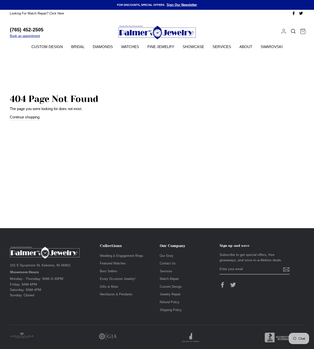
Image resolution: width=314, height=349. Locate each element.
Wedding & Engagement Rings (121, 256)
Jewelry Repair (170, 294)
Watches (130, 47)
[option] (157, 4)
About (245, 47)
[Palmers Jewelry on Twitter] (233, 285)
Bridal (77, 47)
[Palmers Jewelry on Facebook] (222, 285)
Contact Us (168, 263)
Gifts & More (109, 286)
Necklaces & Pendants (116, 294)
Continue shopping (24, 117)
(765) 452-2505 (26, 29)
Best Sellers (108, 271)
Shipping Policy (171, 310)
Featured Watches (113, 263)
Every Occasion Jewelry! (117, 279)
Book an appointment (25, 36)
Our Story (166, 256)
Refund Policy (170, 302)
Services (221, 47)
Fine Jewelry (160, 47)
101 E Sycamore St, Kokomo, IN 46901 (40, 265)
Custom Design (47, 47)
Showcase (193, 47)
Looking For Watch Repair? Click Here (37, 13)
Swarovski (272, 47)
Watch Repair (169, 279)
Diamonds (103, 47)
